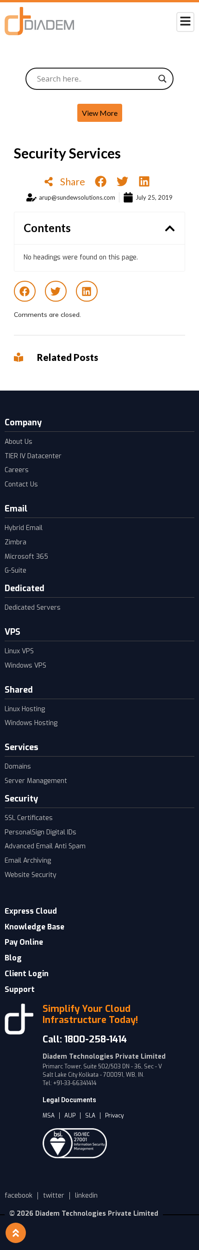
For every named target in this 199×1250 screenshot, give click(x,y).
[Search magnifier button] (162, 78)
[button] (101, 181)
